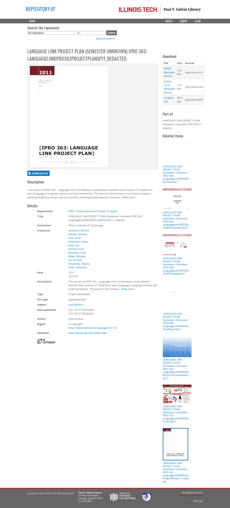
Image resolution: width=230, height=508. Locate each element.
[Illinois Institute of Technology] (50, 494)
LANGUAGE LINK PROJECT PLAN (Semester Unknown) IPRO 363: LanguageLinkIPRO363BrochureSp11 (176, 174)
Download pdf (40, 173)
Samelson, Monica (78, 230)
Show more (128, 197)
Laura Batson (75, 304)
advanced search (105, 38)
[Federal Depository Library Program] (146, 500)
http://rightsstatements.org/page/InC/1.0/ (92, 328)
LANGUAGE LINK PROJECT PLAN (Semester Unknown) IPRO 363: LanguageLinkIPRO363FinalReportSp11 (176, 321)
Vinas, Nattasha (77, 267)
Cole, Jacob (74, 238)
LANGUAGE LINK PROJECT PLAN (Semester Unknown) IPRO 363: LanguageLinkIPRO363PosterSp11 (176, 414)
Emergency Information (191, 495)
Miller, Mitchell (77, 256)
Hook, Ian (73, 245)
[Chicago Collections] (122, 500)
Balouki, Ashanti (77, 234)
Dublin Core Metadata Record (169, 87)
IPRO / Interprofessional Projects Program (92, 211)
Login (197, 21)
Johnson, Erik (76, 249)
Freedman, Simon (78, 241)
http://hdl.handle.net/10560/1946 (87, 333)
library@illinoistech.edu (192, 492)
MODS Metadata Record (169, 72)
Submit (183, 21)
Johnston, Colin (77, 252)
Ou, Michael (75, 260)
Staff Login (198, 501)
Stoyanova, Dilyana (79, 263)
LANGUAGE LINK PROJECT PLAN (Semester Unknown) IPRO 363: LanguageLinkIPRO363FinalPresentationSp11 (176, 220)
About (169, 21)
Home (32, 21)
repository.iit (40, 9)
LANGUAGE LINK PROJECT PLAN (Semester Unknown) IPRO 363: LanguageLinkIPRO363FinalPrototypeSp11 (176, 266)
